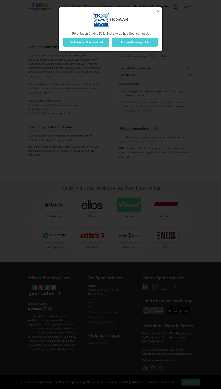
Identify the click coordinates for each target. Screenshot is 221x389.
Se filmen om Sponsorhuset (86, 42)
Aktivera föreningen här (135, 42)
